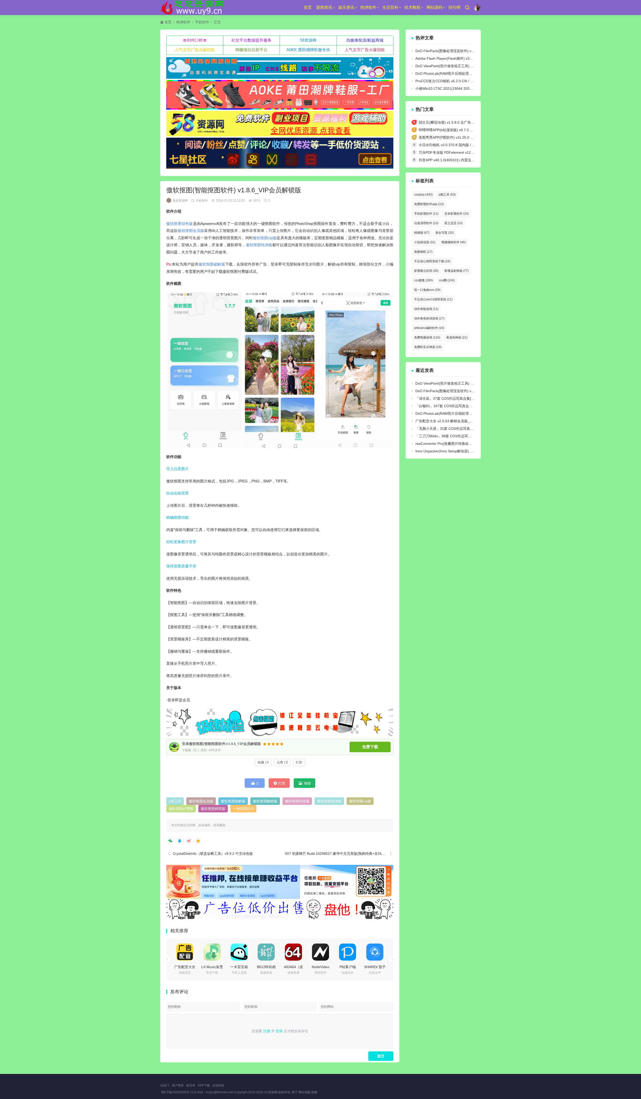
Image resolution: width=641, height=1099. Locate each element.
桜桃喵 (421, 232)
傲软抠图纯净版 (259, 245)
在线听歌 (218, 1085)
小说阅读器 (424, 242)
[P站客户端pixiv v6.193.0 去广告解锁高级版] (347, 952)
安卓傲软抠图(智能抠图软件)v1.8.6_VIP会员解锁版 (221, 744)
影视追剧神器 (456, 271)
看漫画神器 (456, 337)
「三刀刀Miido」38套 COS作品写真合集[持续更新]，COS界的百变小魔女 (472, 436)
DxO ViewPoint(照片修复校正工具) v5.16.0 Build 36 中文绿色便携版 (468, 66)
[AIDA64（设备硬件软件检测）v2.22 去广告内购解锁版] (293, 952)
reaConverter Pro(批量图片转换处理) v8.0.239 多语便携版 (461, 444)
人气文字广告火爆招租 (195, 50)
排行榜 (454, 7)
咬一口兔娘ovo (427, 290)
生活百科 (390, 7)
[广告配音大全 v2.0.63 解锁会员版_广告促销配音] (184, 952)
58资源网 (308, 40)
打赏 (299, 762)
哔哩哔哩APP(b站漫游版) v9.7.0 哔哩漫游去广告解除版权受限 (467, 130)
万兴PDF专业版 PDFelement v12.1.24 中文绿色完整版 (461, 152)
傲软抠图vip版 (264, 238)
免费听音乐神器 (427, 347)
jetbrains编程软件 (429, 328)
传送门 (164, 1085)
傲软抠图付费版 (181, 809)
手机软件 (202, 22)
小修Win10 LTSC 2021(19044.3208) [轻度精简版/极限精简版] (463, 89)
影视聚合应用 (426, 271)
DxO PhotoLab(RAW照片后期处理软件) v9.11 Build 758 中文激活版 (468, 73)
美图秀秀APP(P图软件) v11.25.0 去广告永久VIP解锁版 (461, 137)
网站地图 (304, 1092)
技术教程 (412, 7)
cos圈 (447, 280)
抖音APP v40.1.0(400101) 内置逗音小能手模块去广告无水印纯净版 (471, 160)
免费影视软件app (429, 204)
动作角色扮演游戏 (429, 318)
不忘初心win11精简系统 (433, 299)
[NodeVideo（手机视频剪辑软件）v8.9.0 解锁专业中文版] (320, 952)
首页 (308, 7)
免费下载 (370, 747)
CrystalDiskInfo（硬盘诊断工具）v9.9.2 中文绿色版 (213, 854)
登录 (279, 1031)
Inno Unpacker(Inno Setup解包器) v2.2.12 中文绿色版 (457, 451)
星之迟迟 (453, 223)
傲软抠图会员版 (191, 230)
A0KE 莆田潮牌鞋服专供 (308, 50)
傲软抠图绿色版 (179, 223)
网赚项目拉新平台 (251, 50)
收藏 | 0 (263, 762)
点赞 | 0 (282, 762)
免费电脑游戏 (427, 337)
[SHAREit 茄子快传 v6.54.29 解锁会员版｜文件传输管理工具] (374, 952)
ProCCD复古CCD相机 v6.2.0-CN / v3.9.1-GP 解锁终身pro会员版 (466, 81)
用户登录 (178, 1085)
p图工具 (175, 801)
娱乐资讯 (346, 7)
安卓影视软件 (456, 213)
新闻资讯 (324, 7)
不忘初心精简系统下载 (432, 261)
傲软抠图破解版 (212, 264)
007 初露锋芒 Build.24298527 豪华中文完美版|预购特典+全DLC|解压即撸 (342, 854)
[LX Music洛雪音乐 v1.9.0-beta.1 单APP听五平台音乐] (212, 952)
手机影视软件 (426, 213)
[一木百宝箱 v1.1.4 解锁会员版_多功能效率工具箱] (239, 952)
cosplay (423, 194)
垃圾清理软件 (426, 223)
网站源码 (434, 7)
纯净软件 (368, 7)
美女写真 (444, 232)
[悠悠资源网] (193, 7)
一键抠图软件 (243, 809)
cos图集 (423, 280)
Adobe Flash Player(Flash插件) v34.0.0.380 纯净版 (455, 58)
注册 (266, 1031)
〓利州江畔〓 (195, 40)
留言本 (190, 1085)
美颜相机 (423, 251)
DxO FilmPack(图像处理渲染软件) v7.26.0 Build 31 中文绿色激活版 (468, 51)
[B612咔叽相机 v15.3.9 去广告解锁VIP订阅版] (266, 952)
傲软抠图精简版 (213, 809)
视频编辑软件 (453, 242)
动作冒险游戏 (426, 309)
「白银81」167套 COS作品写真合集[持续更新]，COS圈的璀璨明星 (468, 406)
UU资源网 (270, 1092)
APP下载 (204, 1085)
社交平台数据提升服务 (251, 40)
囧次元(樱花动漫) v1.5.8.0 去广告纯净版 (450, 122)
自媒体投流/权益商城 (364, 40)
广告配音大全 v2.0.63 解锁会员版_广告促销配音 (453, 421)
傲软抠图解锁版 (265, 801)
